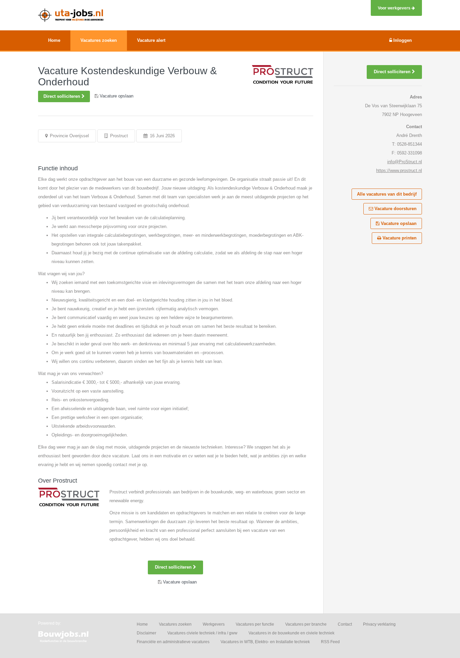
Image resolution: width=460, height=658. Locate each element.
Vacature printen (399, 237)
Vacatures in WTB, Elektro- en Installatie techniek (265, 641)
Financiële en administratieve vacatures (173, 641)
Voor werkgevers (395, 8)
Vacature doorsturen (395, 208)
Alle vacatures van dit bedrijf (387, 194)
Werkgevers (214, 624)
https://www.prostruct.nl (399, 170)
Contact (345, 624)
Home (142, 624)
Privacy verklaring (379, 624)
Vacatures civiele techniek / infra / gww (202, 633)
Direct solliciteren (62, 96)
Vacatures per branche (306, 624)
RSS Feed (330, 641)
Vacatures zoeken (175, 624)
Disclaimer (146, 633)
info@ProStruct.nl (404, 161)
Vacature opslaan (398, 223)
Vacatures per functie (255, 624)
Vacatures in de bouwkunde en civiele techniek (291, 633)
